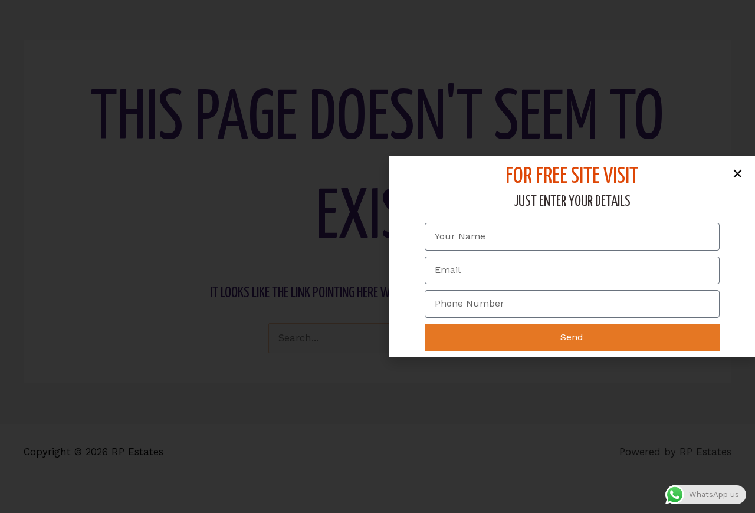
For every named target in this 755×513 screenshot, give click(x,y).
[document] (377, 256)
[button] (737, 173)
